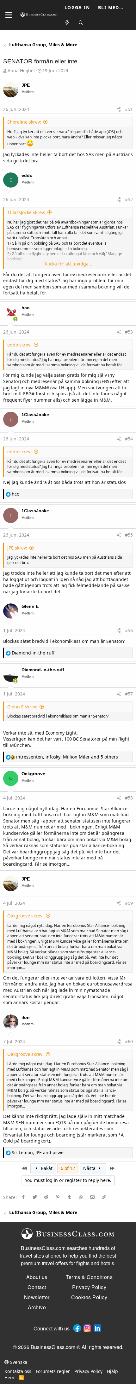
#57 (129, 694)
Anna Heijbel (21, 70)
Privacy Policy (88, 1371)
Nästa (90, 1168)
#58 (129, 798)
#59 (129, 903)
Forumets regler (53, 1371)
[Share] (118, 109)
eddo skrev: (19, 345)
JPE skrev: (17, 548)
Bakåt (46, 1168)
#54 (129, 439)
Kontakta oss (17, 1371)
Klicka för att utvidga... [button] (68, 264)
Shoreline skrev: (24, 122)
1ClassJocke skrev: (26, 212)
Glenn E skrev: (22, 707)
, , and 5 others (67, 757)
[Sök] (81, 23)
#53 (129, 332)
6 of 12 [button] (68, 1168)
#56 (129, 630)
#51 (129, 109)
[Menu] (8, 15)
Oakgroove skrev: (25, 916)
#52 (129, 199)
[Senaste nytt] (67, 23)
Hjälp (112, 1371)
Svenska (18, 1362)
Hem (9, 1378)
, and (38, 1152)
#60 (129, 1041)
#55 (129, 535)
